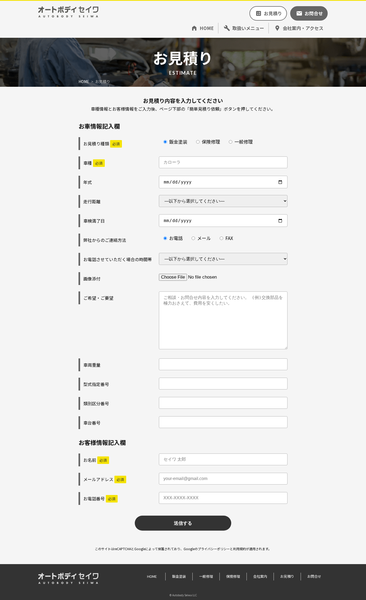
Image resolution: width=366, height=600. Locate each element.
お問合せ (314, 576)
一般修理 (243, 63)
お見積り (287, 576)
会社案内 (260, 576)
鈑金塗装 (243, 43)
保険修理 (243, 53)
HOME (84, 81)
